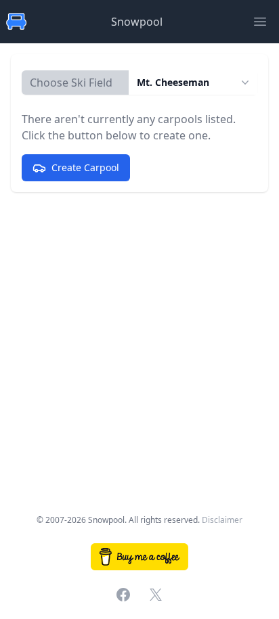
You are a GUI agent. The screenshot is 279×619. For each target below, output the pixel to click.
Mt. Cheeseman (173, 82)
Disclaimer (222, 520)
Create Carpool (85, 167)
